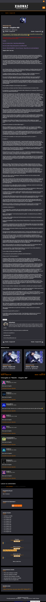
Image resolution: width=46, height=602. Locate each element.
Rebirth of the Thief (7, 25)
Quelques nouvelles (8, 515)
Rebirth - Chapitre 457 (10, 31)
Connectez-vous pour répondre (9, 388)
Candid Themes (35, 598)
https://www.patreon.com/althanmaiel (18, 45)
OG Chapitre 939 (7, 526)
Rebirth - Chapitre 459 (36, 31)
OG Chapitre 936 (7, 531)
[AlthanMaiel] (5, 325)
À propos (4, 319)
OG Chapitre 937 (7, 529)
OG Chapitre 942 (7, 521)
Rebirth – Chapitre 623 (9, 366)
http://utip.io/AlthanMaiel (18, 43)
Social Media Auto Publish (18, 601)
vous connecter (9, 486)
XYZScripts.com (29, 601)
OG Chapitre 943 (7, 519)
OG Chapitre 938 (7, 528)
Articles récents (10, 319)
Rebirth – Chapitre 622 (32, 366)
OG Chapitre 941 (7, 522)
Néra (5, 574)
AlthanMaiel (15, 29)
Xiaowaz (21, 6)
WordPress (18, 598)
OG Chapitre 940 (7, 524)
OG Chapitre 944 (7, 517)
